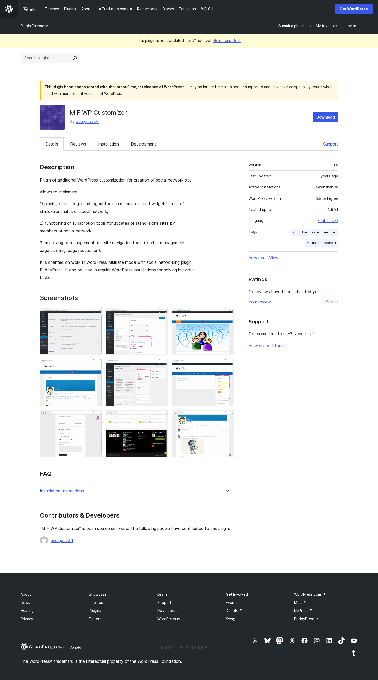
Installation (108, 144)
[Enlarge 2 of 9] (160, 313)
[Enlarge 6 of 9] (226, 365)
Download (326, 117)
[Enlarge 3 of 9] (226, 313)
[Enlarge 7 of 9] (94, 417)
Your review (260, 301)
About (26, 594)
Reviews (78, 144)
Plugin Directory (34, 26)
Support (330, 144)
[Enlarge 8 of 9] (160, 417)
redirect (330, 243)
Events (231, 602)
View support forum (267, 345)
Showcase (98, 594)
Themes (96, 602)
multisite (313, 243)
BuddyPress (306, 618)
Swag (233, 618)
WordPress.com (309, 594)
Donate (234, 610)
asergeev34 (87, 121)
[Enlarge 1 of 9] (94, 313)
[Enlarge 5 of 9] (160, 365)
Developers (167, 610)
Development (143, 144)
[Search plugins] (75, 58)
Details (51, 144)
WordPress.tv (171, 618)
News (25, 602)
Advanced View (263, 257)
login (315, 232)
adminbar (300, 232)
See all (332, 301)
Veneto (75, 647)
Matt (300, 602)
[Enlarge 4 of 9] (94, 365)
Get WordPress (354, 9)
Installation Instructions (62, 490)
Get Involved (237, 594)
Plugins (95, 610)
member (329, 232)
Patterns (96, 618)
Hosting (27, 610)
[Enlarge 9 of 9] (226, 417)
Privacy (27, 618)
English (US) (328, 220)
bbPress (303, 610)
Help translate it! (227, 40)
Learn (162, 594)
